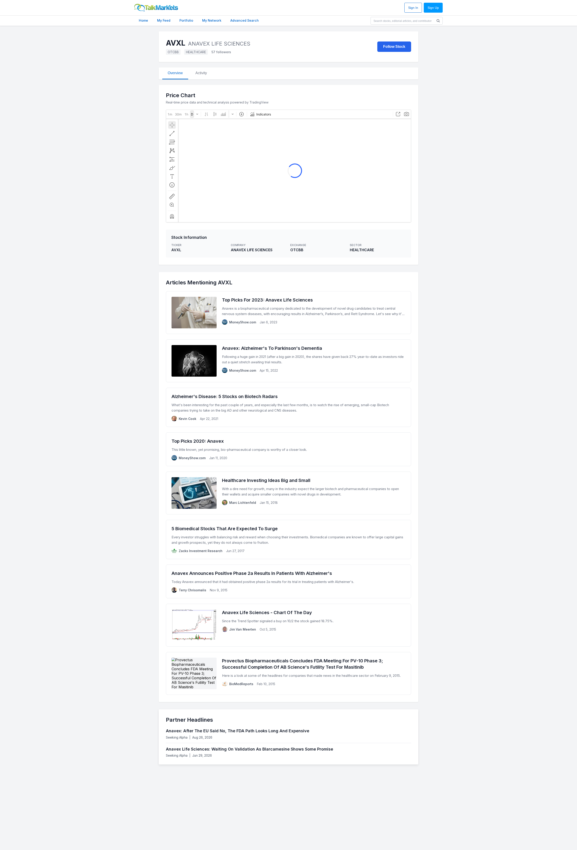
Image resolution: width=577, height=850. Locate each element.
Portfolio (186, 20)
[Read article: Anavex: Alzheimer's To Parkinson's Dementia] (288, 361)
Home (143, 20)
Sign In (413, 7)
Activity (201, 73)
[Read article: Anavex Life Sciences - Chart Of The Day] (288, 625)
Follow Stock (394, 46)
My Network (211, 20)
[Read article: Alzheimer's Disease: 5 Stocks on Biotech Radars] (288, 407)
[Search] (438, 20)
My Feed (163, 20)
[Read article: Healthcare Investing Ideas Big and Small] (288, 493)
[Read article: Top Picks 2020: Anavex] (288, 449)
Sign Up (433, 7)
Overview (175, 73)
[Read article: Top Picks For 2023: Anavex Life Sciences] (288, 312)
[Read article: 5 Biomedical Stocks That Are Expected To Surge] (288, 539)
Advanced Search (244, 20)
